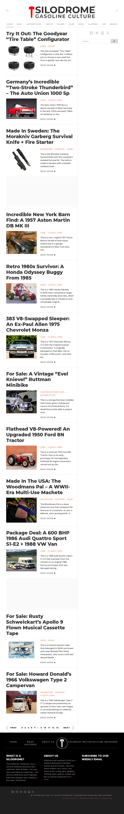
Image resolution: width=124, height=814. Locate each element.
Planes (61, 24)
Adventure (46, 149)
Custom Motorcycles (52, 392)
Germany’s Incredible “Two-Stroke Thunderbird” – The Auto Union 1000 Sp (39, 87)
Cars (19, 24)
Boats (49, 24)
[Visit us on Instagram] (102, 33)
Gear (81, 24)
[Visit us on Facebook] (91, 33)
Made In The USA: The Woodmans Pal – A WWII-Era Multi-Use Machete (38, 486)
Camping (60, 149)
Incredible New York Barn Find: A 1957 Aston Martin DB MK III (38, 220)
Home (10, 24)
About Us (48, 742)
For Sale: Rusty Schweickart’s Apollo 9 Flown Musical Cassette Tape (35, 624)
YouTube (98, 742)
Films (71, 24)
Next (66, 728)
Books (113, 24)
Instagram (111, 742)
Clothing (93, 24)
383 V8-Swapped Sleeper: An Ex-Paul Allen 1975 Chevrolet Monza (37, 324)
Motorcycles (34, 24)
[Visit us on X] (97, 33)
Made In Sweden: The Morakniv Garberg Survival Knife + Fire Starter (39, 136)
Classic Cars (55, 100)
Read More (47, 65)
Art (104, 24)
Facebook (74, 742)
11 (49, 728)
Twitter (87, 742)
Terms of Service (89, 798)
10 (45, 728)
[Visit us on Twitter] (21, 791)
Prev (13, 728)
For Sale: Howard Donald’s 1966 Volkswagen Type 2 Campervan (38, 679)
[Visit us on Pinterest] (25, 791)
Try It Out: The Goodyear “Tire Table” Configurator (37, 36)
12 (53, 728)
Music (51, 640)
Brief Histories (30, 743)
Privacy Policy (70, 798)
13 (57, 728)
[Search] (117, 11)
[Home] (62, 12)
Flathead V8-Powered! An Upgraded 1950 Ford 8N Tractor (38, 434)
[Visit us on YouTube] (17, 791)
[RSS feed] (7, 10)
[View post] (21, 58)
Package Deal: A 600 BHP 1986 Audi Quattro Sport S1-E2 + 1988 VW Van (38, 538)
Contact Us (106, 798)
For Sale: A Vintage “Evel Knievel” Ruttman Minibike (37, 379)
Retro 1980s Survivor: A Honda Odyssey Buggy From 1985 (35, 272)
